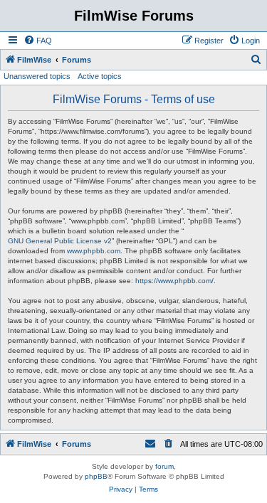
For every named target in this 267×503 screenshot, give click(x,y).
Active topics (100, 76)
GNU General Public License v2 (60, 241)
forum (164, 466)
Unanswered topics (37, 76)
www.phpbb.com (93, 251)
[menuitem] (37, 40)
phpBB (96, 476)
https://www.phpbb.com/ (174, 281)
